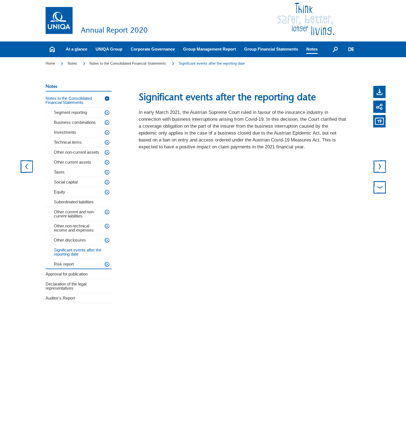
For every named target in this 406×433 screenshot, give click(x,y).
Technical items (68, 142)
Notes (312, 49)
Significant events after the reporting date (212, 63)
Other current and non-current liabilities (74, 213)
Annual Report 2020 (114, 30)
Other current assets (72, 162)
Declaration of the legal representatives (66, 286)
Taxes (59, 172)
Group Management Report (209, 49)
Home (50, 63)
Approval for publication (67, 274)
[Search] (335, 49)
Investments (65, 132)
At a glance (76, 49)
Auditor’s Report (60, 298)
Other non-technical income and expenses (74, 228)
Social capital (66, 182)
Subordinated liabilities (74, 202)
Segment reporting (70, 112)
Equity (59, 192)
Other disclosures (70, 240)
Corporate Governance (153, 49)
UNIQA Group (109, 49)
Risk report (64, 264)
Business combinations (75, 122)
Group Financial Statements (271, 49)
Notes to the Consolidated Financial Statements (127, 63)
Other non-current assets (76, 152)
